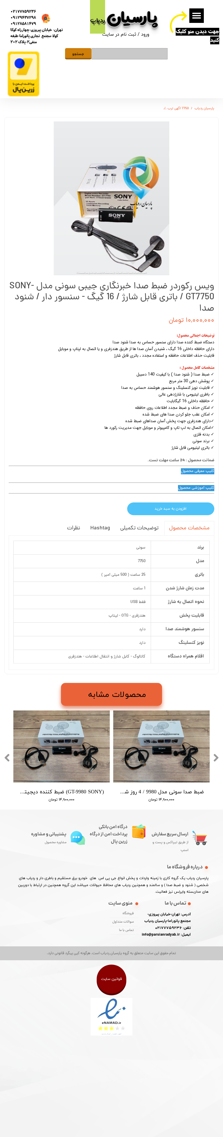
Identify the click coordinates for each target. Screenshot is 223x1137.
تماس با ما (126, 930)
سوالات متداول (123, 922)
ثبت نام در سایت (119, 34)
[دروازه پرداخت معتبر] (23, 95)
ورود (145, 34)
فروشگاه (128, 913)
